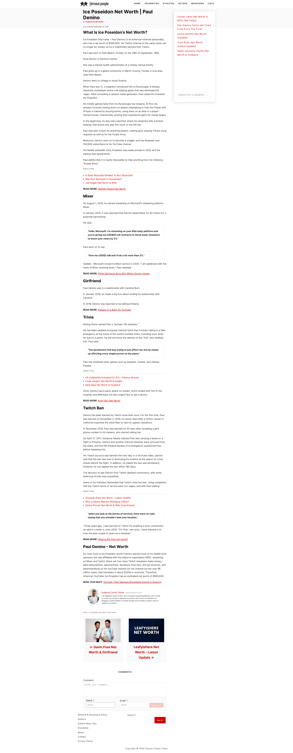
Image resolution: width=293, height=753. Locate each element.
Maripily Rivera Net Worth (112, 189)
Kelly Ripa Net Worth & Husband (102, 385)
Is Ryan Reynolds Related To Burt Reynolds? (109, 175)
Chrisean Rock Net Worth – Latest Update (108, 498)
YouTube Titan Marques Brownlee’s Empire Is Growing (132, 582)
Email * (124, 700)
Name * (90, 700)
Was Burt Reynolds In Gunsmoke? (103, 179)
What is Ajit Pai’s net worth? (113, 539)
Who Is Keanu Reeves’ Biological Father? (107, 501)
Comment (88, 680)
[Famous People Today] (94, 4)
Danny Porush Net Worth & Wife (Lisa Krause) (110, 505)
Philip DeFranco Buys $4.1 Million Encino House (123, 273)
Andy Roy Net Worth (109, 400)
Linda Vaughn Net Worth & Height (103, 381)
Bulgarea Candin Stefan (94, 22)
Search (131, 715)
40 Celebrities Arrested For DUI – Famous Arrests (112, 377)
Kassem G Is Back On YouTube (114, 309)
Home (85, 612)
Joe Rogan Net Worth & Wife (101, 182)
